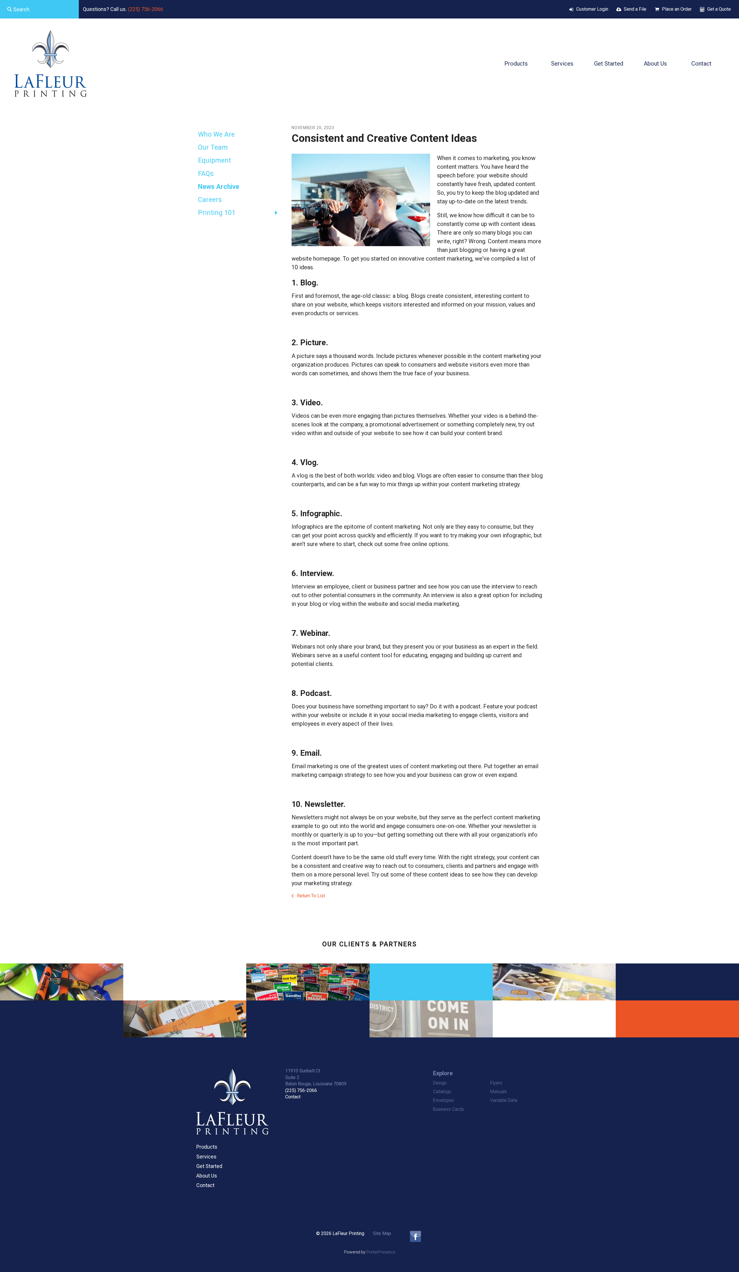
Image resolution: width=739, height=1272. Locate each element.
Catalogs (442, 1091)
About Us (655, 63)
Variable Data (503, 1100)
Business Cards (448, 1109)
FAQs (206, 174)
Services (562, 63)
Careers (210, 200)
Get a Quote (719, 9)
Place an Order (677, 9)
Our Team (213, 147)
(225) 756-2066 (145, 9)
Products (516, 63)
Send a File (635, 9)
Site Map (382, 1233)
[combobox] (39, 9)
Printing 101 (217, 213)
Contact (701, 63)
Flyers (496, 1083)
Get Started (608, 63)
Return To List (310, 895)
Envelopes (443, 1100)
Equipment (214, 160)
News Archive (218, 187)
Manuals (498, 1091)
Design (440, 1083)
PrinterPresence (380, 1252)
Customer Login (592, 9)
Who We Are (216, 134)
